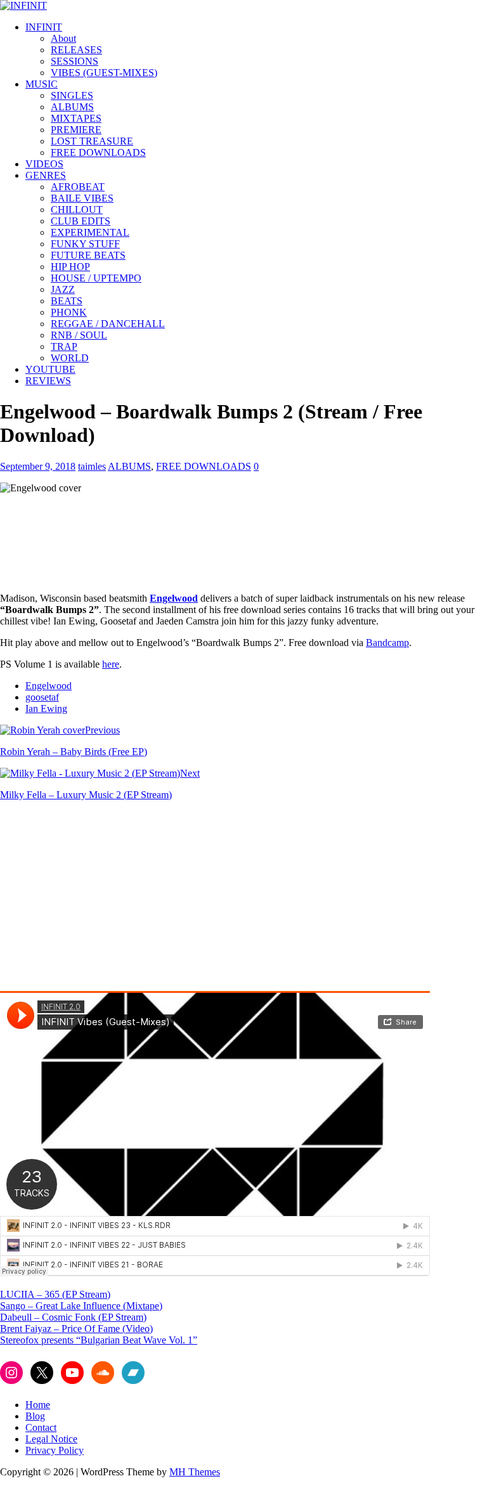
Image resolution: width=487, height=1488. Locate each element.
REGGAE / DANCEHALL (108, 323)
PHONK (69, 312)
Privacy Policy (54, 1450)
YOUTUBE (50, 369)
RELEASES (76, 49)
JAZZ (63, 289)
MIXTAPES (76, 118)
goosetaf (42, 697)
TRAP (64, 346)
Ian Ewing (46, 708)
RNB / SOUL (79, 335)
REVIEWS (48, 380)
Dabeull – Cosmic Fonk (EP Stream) (73, 1317)
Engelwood (48, 685)
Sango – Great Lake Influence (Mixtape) (81, 1305)
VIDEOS (44, 164)
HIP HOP (70, 266)
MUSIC (41, 84)
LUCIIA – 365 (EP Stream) (55, 1294)
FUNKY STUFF (85, 243)
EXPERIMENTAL (90, 232)
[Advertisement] (106, 899)
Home (37, 1404)
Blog (35, 1416)
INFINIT (43, 27)
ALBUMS (72, 106)
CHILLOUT (77, 209)
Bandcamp (387, 642)
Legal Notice (51, 1438)
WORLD (70, 358)
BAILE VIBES (82, 198)
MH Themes (194, 1471)
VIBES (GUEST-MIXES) (104, 72)
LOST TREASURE (92, 141)
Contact (40, 1427)
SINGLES (72, 95)
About (63, 38)
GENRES (45, 175)
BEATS (66, 300)
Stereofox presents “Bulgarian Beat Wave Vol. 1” (98, 1340)
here (110, 664)
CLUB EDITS (80, 221)
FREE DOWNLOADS (98, 152)
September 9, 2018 (37, 466)
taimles (92, 466)
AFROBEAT (78, 186)
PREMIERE (76, 129)
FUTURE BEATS (88, 255)
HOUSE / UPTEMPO (96, 278)
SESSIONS (74, 61)
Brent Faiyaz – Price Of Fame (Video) (76, 1328)
